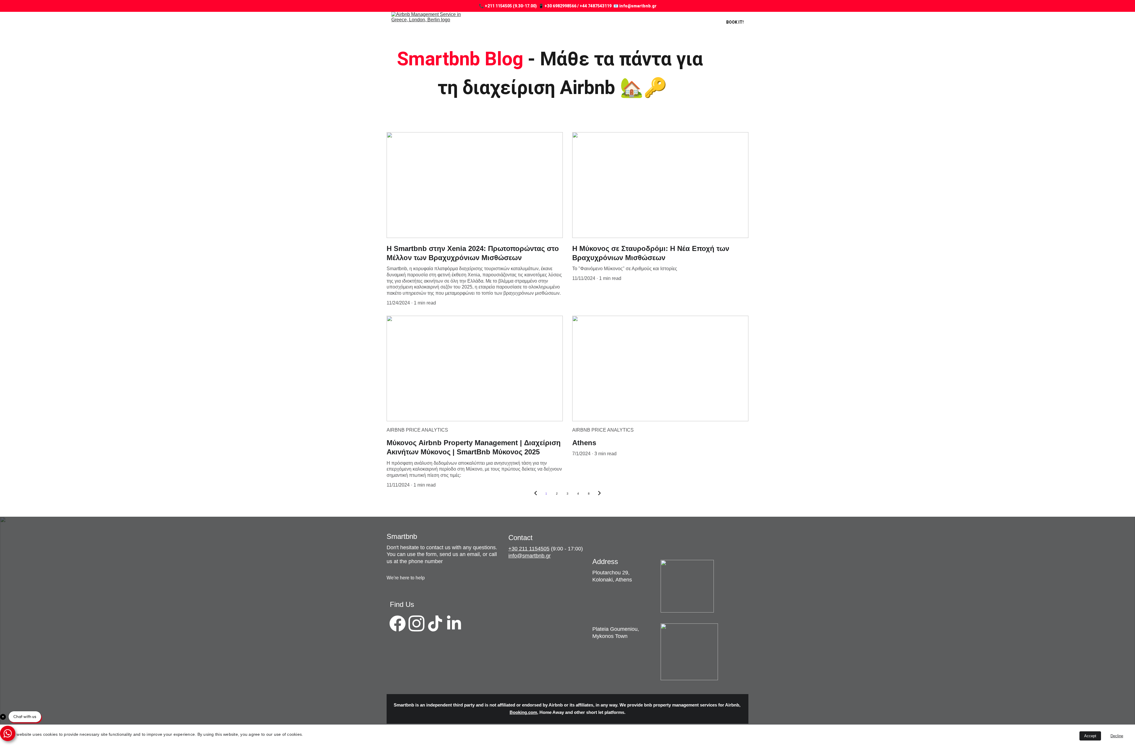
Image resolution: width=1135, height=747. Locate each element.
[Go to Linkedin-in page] (454, 623)
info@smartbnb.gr (529, 556)
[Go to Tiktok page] (435, 623)
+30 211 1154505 (528, 549)
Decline (1116, 736)
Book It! (735, 22)
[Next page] (599, 493)
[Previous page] (535, 493)
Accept (1090, 736)
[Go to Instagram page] (416, 623)
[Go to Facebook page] (398, 623)
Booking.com (523, 712)
